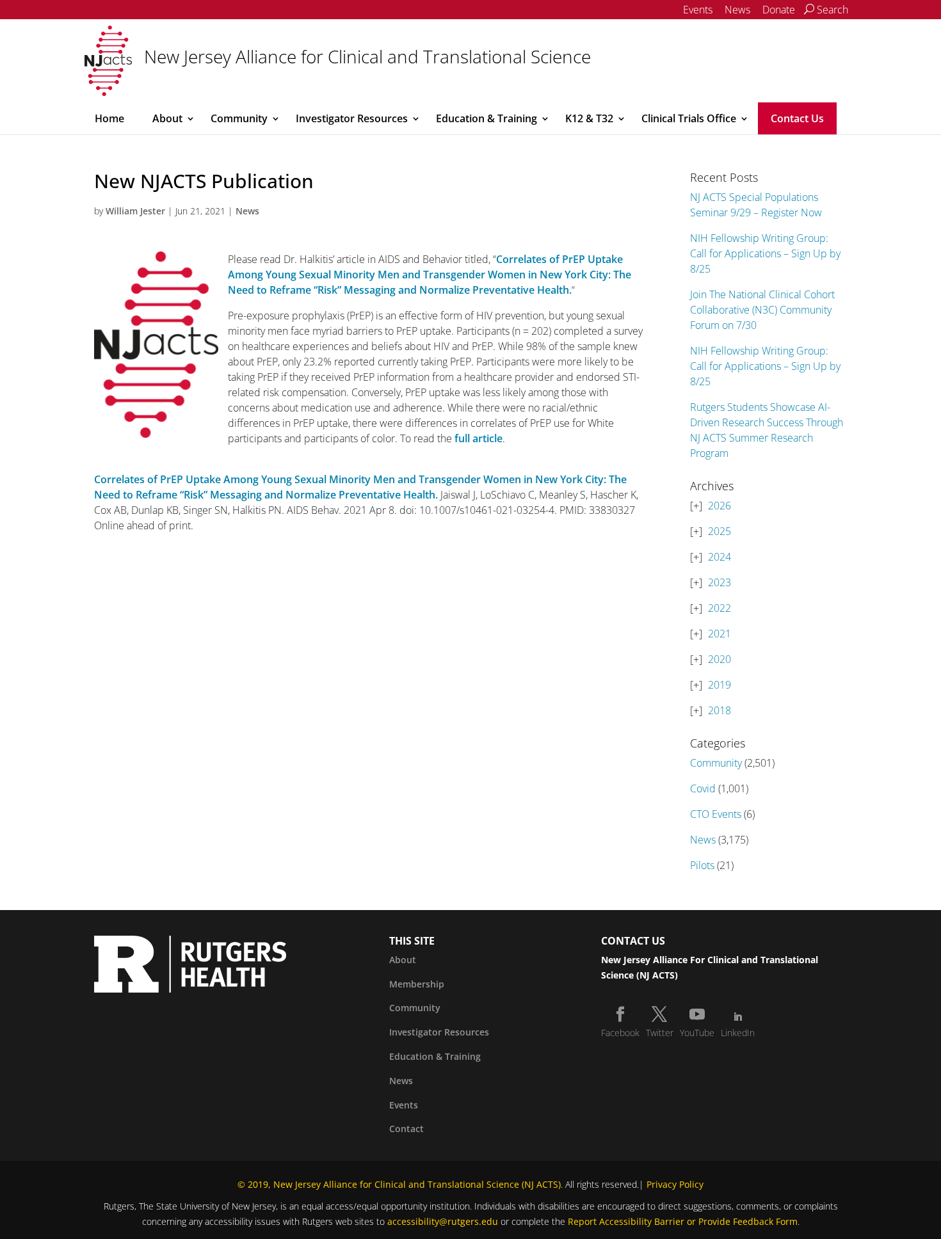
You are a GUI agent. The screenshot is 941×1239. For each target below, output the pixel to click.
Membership (416, 984)
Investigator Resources (352, 118)
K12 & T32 (589, 118)
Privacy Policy (675, 1184)
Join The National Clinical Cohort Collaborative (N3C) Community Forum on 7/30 (762, 309)
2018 (719, 710)
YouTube (697, 1033)
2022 (719, 608)
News (737, 10)
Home (109, 118)
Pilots (702, 865)
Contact (406, 1129)
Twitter (659, 1033)
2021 (719, 634)
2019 (719, 685)
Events (697, 10)
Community (239, 118)
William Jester (135, 211)
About (167, 118)
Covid (703, 788)
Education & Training (486, 118)
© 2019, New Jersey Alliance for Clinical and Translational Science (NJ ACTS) (399, 1184)
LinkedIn (738, 1033)
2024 (719, 557)
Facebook (620, 1033)
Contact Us (797, 118)
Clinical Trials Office (688, 118)
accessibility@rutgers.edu (442, 1221)
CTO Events (715, 814)
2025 (719, 531)
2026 (719, 506)
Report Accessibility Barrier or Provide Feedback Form (683, 1221)
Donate (778, 10)
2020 (719, 659)
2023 (719, 582)
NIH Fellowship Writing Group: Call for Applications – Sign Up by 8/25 (765, 253)
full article (478, 438)
